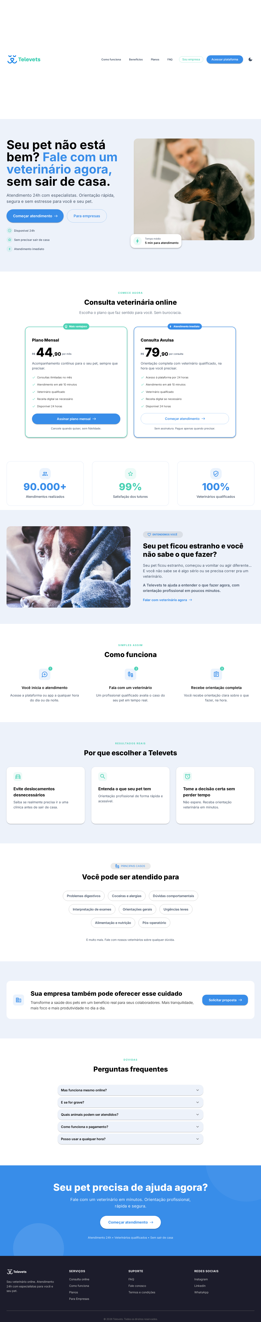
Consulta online (79, 1279)
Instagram (201, 1279)
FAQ (170, 59)
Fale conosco (137, 1285)
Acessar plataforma (224, 59)
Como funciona (111, 59)
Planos (155, 59)
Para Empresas (79, 1298)
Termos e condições (141, 1292)
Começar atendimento (32, 216)
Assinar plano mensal (74, 419)
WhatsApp (201, 1292)
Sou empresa (191, 59)
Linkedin (200, 1285)
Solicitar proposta (223, 1000)
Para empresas (87, 216)
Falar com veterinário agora (165, 600)
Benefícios (136, 59)
